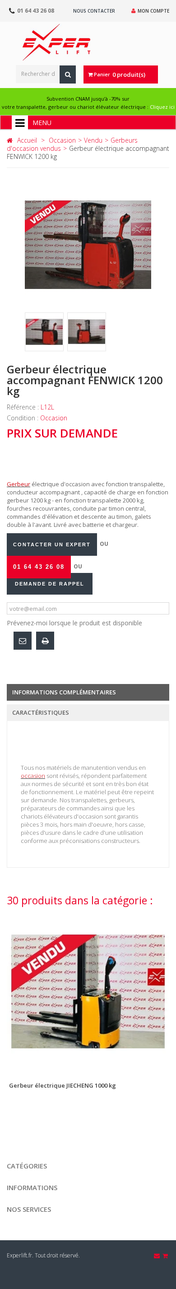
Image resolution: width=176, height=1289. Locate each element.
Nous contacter (94, 11)
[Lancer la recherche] (68, 74)
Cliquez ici (162, 106)
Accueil (27, 140)
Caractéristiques (40, 712)
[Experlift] (56, 42)
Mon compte (153, 11)
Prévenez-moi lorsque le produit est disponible (74, 623)
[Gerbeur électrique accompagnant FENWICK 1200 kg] (44, 331)
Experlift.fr (19, 1255)
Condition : (23, 418)
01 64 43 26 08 (35, 10)
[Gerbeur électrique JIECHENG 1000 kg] (88, 991)
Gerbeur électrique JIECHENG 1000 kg (62, 1085)
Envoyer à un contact (23, 641)
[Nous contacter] (157, 1256)
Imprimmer (45, 641)
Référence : (24, 407)
